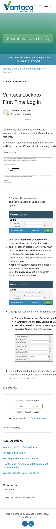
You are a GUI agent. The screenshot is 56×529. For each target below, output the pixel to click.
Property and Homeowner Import (20, 458)
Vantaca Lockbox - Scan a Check (20, 447)
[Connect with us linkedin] (31, 524)
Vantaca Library (11, 68)
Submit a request (40, 418)
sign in (13, 497)
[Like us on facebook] (25, 524)
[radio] (20, 406)
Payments (8, 72)
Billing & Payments (33, 68)
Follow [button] (28, 119)
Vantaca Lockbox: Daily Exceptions (21, 472)
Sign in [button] (47, 6)
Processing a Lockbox (14, 452)
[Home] (19, 6)
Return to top (10, 427)
